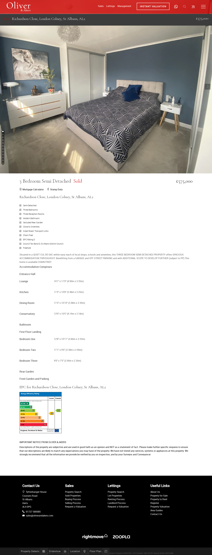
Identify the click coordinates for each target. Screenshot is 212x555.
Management (124, 6)
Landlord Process (117, 503)
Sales (101, 6)
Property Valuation (160, 506)
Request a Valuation (75, 506)
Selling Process (73, 503)
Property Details (30, 551)
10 (2, 157)
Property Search (73, 491)
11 (2, 160)
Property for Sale (159, 495)
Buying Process (73, 499)
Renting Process (116, 499)
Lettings (110, 6)
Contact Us (156, 514)
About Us (155, 491)
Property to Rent (158, 499)
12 (2, 163)
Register (154, 503)
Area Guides (156, 510)
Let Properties (115, 495)
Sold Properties (73, 495)
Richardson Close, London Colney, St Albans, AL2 (44, 18)
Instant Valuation (153, 6)
